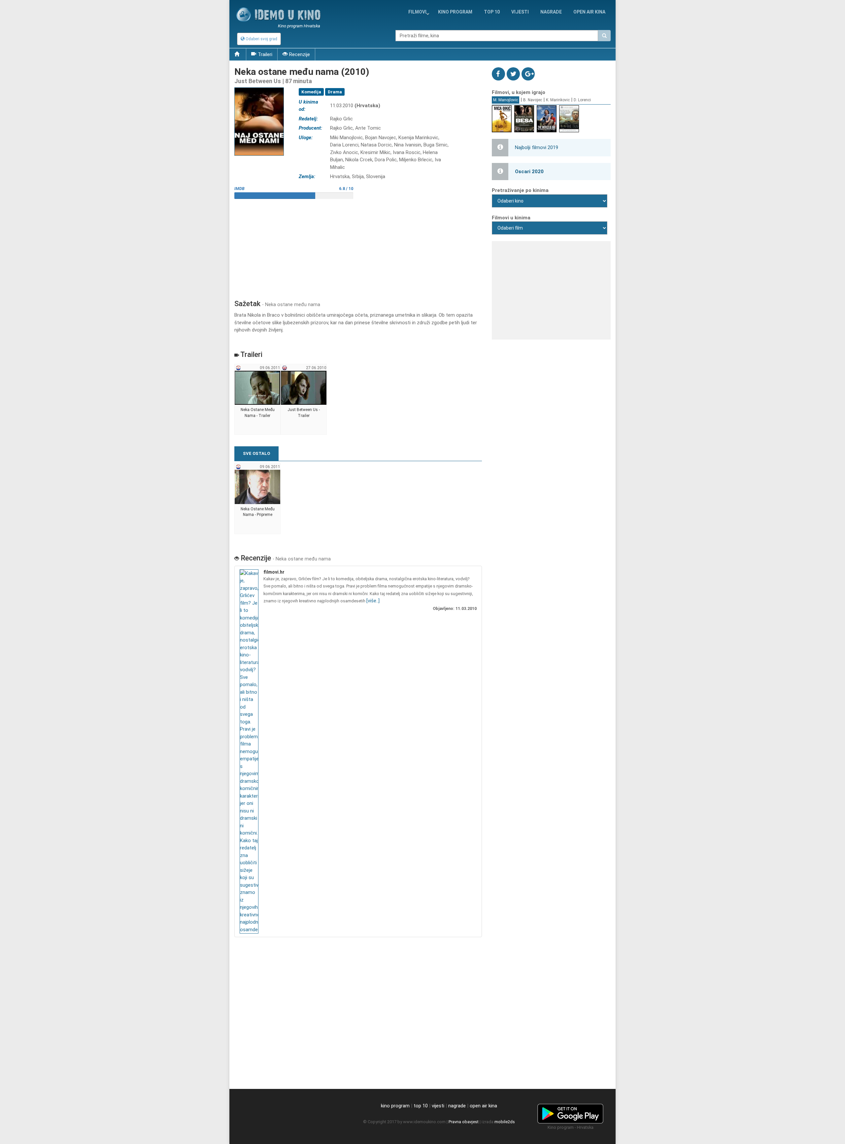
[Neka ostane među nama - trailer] (257, 399)
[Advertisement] (358, 247)
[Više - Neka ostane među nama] (250, 751)
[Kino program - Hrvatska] (570, 1113)
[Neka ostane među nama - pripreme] (257, 498)
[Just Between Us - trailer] (304, 399)
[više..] (373, 601)
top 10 (421, 1106)
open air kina (483, 1106)
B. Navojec (532, 100)
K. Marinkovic (558, 100)
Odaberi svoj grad (261, 39)
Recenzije (299, 54)
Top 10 (492, 12)
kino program (455, 12)
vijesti (520, 12)
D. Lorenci (582, 100)
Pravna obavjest (464, 1121)
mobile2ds (504, 1121)
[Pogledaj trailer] (259, 87)
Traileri (265, 54)
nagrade (551, 12)
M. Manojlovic (505, 100)
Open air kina (589, 12)
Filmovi (417, 12)
